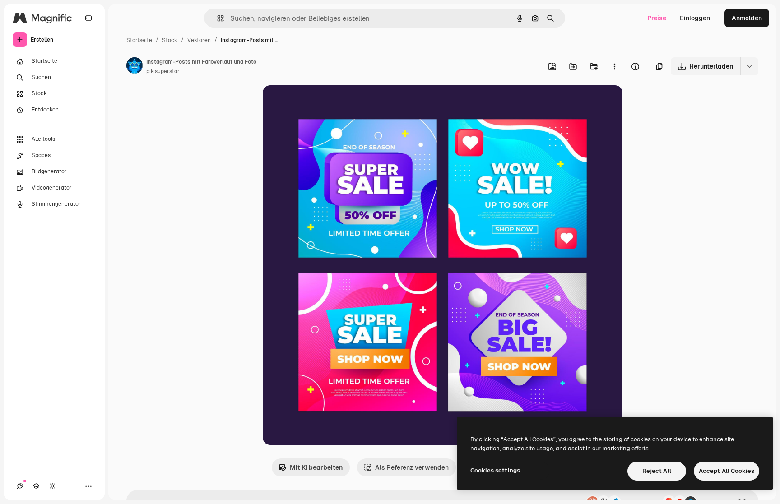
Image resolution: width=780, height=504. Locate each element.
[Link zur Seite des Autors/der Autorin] (134, 66)
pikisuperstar (163, 71)
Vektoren (199, 40)
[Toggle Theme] (52, 486)
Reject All (656, 471)
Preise (656, 18)
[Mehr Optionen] (614, 66)
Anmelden (747, 18)
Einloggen (695, 18)
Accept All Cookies (726, 471)
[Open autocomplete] (216, 18)
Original (320, 102)
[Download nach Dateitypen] (749, 66)
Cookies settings (495, 470)
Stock (169, 40)
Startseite (139, 40)
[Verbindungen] (20, 486)
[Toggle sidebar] (88, 18)
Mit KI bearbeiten (316, 467)
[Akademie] (36, 486)
